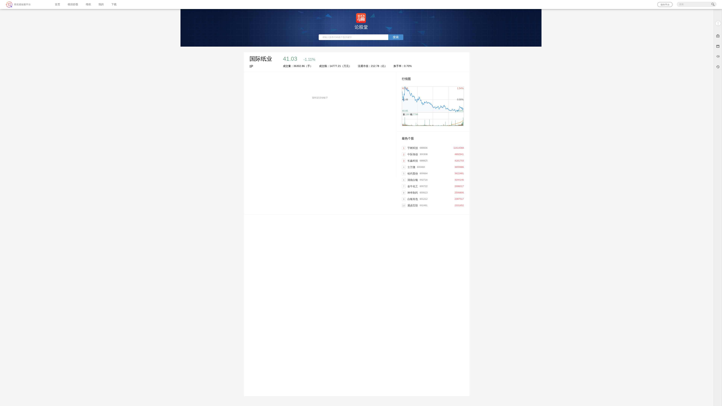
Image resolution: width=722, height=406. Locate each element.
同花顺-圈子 (26, 4)
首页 (57, 4)
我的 (101, 4)
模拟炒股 (73, 4)
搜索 (396, 37)
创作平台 (665, 4)
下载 (114, 4)
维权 (88, 4)
